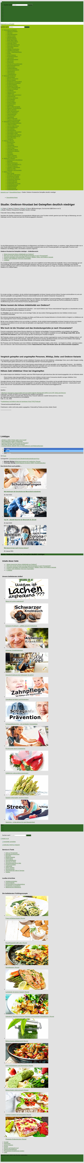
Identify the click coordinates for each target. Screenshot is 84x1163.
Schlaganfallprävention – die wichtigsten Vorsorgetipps (21, 724)
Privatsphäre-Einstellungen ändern (14, 1151)
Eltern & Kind (8, 19)
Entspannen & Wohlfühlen (14, 160)
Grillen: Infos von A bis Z (14, 95)
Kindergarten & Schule (13, 183)
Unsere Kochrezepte (10, 12)
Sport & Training (12, 155)
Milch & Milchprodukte (13, 106)
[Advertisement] (42, 230)
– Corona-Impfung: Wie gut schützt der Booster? (14, 443)
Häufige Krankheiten (13, 49)
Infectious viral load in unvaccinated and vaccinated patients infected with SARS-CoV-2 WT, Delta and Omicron (33, 393)
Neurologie (10, 61)
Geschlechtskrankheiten (14, 123)
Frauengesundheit (12, 41)
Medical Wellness (12, 163)
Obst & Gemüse (11, 109)
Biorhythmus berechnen (12, 854)
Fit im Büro (10, 143)
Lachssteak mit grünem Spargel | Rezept (17, 992)
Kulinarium (10, 105)
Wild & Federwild (12, 118)
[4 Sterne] (22, 208)
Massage (10, 161)
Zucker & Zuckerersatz (13, 120)
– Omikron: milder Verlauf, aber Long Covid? (13, 440)
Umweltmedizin (11, 74)
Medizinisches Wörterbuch (13, 887)
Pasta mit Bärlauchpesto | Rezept (15, 918)
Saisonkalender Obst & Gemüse (15, 870)
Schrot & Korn (11, 115)
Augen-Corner (11, 36)
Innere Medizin (11, 55)
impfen (23, 458)
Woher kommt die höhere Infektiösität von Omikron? (19, 254)
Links (5, 1152)
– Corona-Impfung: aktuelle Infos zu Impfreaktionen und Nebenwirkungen (22, 446)
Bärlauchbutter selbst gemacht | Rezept (17, 1090)
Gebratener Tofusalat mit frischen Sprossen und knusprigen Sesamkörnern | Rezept (30, 1016)
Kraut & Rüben (11, 102)
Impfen (9, 53)
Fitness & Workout (12, 146)
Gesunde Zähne (12, 43)
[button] (7, 449)
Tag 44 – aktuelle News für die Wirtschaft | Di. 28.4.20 (20, 519)
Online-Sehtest (10, 867)
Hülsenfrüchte (11, 96)
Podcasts (6, 21)
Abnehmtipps (11, 77)
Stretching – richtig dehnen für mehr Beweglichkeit (20, 822)
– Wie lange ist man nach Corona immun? (13, 444)
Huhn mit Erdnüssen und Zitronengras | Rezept (19, 1065)
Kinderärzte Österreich (13, 179)
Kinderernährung (12, 180)
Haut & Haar (10, 148)
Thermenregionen (12, 166)
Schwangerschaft (12, 189)
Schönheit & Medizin (13, 151)
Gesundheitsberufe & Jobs (13, 863)
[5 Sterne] (28, 208)
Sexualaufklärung (12, 127)
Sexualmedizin (11, 130)
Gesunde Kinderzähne (13, 174)
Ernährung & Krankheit (14, 83)
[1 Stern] (3, 208)
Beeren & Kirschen (12, 78)
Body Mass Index (12, 40)
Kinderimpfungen (12, 182)
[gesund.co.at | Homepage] (5, 2)
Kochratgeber (11, 99)
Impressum (7, 1143)
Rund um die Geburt (13, 177)
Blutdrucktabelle (12, 38)
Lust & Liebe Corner (13, 126)
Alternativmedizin (12, 34)
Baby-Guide (10, 173)
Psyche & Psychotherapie (14, 64)
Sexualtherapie (11, 137)
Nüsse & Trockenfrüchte (14, 108)
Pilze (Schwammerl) (13, 111)
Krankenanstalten (11, 864)
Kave (4, 456)
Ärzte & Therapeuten (12, 853)
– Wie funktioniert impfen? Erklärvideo (12, 441)
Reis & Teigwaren (12, 112)
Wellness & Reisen (9, 18)
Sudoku (8, 872)
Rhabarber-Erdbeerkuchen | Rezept (16, 1139)
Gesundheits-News (15, 192)
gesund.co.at (4, 192)
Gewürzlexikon (11, 92)
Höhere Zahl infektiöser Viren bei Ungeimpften (17, 258)
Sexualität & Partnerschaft (11, 15)
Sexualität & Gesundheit (14, 132)
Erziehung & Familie (13, 176)
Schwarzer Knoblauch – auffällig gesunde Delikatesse (21, 626)
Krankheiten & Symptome (13, 885)
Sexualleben (11, 129)
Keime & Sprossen (12, 98)
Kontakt (6, 1142)
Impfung (27, 458)
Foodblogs (10, 90)
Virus (37, 458)
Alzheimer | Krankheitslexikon (14, 650)
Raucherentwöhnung (13, 65)
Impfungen (33, 458)
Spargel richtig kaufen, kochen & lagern (17, 797)
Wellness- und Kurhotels (14, 170)
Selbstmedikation (12, 68)
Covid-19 (18, 458)
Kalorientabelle (10, 882)
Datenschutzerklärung (10, 1149)
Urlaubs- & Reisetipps (13, 167)
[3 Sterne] (15, 208)
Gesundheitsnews (11, 860)
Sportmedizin (11, 71)
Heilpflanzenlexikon (13, 50)
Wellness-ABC (11, 169)
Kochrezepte (11, 101)
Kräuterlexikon (11, 103)
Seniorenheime (10, 869)
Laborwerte (10, 58)
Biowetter (8, 855)
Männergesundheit (12, 59)
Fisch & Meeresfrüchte (13, 87)
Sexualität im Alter (12, 133)
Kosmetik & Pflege (12, 149)
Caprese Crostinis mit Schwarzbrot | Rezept (18, 1114)
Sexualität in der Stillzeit (14, 135)
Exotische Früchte (12, 86)
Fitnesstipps (10, 145)
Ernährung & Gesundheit (14, 81)
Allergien (9, 33)
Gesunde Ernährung (10, 10)
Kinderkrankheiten (12, 185)
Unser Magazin (8, 13)
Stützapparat (11, 72)
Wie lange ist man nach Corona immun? (16, 548)
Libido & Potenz (11, 124)
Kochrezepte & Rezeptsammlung (15, 884)
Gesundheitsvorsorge (13, 44)
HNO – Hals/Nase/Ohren (14, 52)
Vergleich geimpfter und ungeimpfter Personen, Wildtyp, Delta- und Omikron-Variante (28, 257)
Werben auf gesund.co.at (11, 1148)
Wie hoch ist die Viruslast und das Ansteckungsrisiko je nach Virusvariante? (26, 255)
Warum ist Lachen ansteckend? (15, 601)
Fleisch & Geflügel (12, 89)
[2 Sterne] (9, 208)
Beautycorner (11, 142)
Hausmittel (10, 47)
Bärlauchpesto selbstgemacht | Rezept (17, 1041)
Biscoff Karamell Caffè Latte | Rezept (16, 943)
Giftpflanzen (10, 93)
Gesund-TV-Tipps (11, 861)
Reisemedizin (11, 67)
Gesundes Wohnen (12, 46)
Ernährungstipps (12, 84)
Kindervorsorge (11, 188)
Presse (6, 1146)
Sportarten (10, 154)
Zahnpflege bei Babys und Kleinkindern (17, 699)
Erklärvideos (9, 858)
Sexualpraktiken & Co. (13, 136)
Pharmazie (10, 62)
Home (5, 8)
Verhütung (10, 139)
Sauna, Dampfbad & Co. (14, 164)
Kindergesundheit (12, 56)
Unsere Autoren (8, 1145)
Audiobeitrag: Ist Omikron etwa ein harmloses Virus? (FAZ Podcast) (20, 401)
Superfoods (10, 117)
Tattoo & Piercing (12, 157)
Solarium (9, 152)
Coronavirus (12, 458)
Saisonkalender (11, 114)
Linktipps (6, 260)
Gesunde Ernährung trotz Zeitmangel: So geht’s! (20, 675)
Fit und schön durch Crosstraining (15, 748)
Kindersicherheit (12, 186)
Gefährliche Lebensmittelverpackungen (17, 773)
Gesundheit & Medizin (10, 9)
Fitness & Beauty (9, 16)
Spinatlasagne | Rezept (12, 967)
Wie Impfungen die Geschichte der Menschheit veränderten (22, 491)
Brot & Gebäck (11, 80)
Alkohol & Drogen (12, 31)
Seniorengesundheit (13, 70)
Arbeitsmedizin (11, 37)
